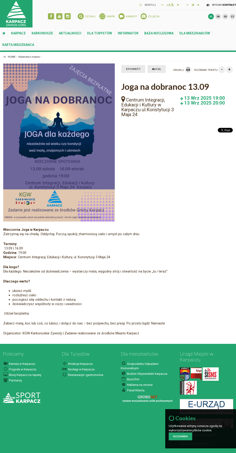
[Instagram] (67, 16)
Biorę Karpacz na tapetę (24, 375)
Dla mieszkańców (194, 33)
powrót (134, 68)
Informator (128, 33)
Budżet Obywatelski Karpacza (146, 373)
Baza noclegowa (159, 33)
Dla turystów (99, 33)
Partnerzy (15, 380)
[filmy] (59, 16)
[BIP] (196, 374)
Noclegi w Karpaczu (81, 369)
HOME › (12, 56)
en (218, 16)
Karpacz (18, 33)
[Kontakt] (185, 374)
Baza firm (132, 379)
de (225, 16)
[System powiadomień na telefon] (211, 374)
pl (211, 16)
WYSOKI (223, 4)
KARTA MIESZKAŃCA (18, 45)
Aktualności (70, 33)
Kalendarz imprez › (29, 56)
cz (232, 16)
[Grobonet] (147, 399)
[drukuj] (188, 69)
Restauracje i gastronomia (85, 375)
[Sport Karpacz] (21, 397)
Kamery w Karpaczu (21, 364)
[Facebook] (51, 16)
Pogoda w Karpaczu (22, 369)
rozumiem (180, 436)
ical (158, 68)
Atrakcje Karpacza (80, 364)
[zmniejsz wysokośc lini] (187, 5)
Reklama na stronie (139, 385)
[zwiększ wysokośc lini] (178, 5)
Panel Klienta (135, 390)
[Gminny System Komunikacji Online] (206, 406)
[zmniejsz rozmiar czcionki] (162, 5)
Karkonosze (42, 33)
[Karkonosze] (188, 387)
